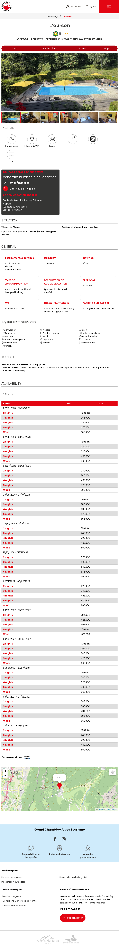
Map (106, 48)
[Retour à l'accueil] (6, 6)
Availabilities (50, 48)
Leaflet (100, 809)
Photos (16, 48)
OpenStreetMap (111, 809)
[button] (91, 6)
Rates (82, 48)
